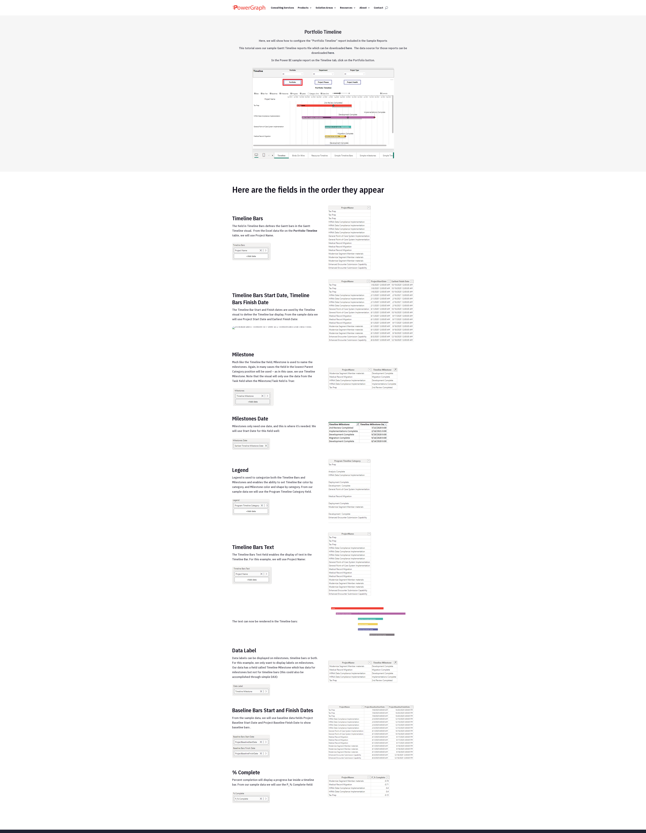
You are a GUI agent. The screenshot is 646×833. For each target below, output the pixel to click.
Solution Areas (324, 7)
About (363, 7)
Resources (346, 7)
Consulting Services (282, 7)
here (349, 48)
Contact (378, 7)
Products (303, 7)
